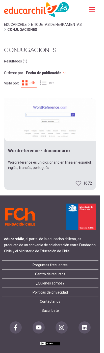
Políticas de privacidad (50, 292)
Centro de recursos (50, 274)
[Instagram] (62, 327)
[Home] (37, 9)
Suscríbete (50, 310)
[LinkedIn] (85, 327)
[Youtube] (39, 327)
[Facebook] (16, 327)
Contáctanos (50, 301)
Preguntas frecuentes (50, 265)
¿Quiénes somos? (50, 283)
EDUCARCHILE (15, 25)
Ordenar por (13, 73)
